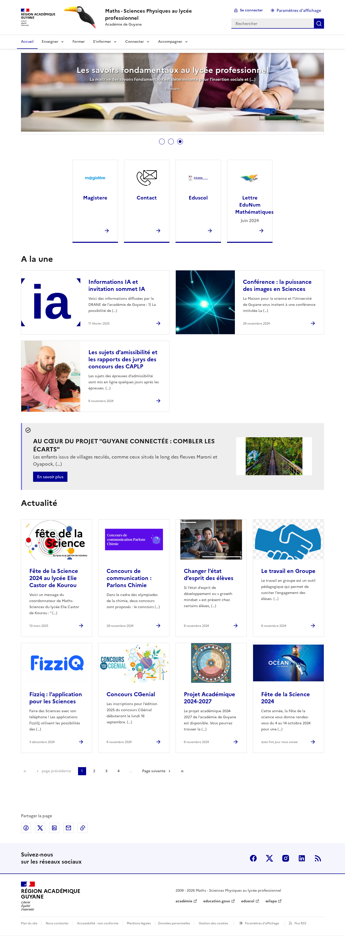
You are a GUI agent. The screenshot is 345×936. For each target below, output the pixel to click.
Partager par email (68, 828)
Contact (147, 198)
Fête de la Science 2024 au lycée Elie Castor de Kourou (53, 578)
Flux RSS (300, 923)
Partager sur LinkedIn (54, 828)
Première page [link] (25, 771)
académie (184, 901)
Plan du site (29, 923)
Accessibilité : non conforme (97, 923)
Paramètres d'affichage (299, 10)
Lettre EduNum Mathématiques (254, 205)
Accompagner (170, 41)
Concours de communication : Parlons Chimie (129, 578)
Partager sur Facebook (26, 828)
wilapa (271, 901)
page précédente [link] (56, 771)
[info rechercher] (319, 23)
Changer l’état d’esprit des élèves (208, 574)
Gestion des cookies (213, 923)
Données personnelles (174, 923)
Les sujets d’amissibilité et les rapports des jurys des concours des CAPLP (122, 359)
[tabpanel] (172, 92)
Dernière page (182, 771)
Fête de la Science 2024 (285, 698)
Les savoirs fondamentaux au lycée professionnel (173, 70)
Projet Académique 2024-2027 (209, 698)
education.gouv (216, 901)
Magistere (95, 198)
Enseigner (50, 41)
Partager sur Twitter (40, 828)
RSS (318, 858)
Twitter (269, 858)
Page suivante (153, 771)
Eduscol (198, 198)
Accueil (27, 41)
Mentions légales (139, 923)
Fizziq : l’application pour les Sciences (55, 698)
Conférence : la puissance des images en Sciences (277, 285)
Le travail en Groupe (288, 571)
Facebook (253, 858)
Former (78, 41)
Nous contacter (57, 923)
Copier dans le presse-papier (83, 828)
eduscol (247, 901)
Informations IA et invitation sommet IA (116, 285)
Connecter (134, 41)
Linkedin (302, 858)
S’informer (102, 41)
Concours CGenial (131, 694)
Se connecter (251, 10)
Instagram (286, 858)
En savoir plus (50, 477)
